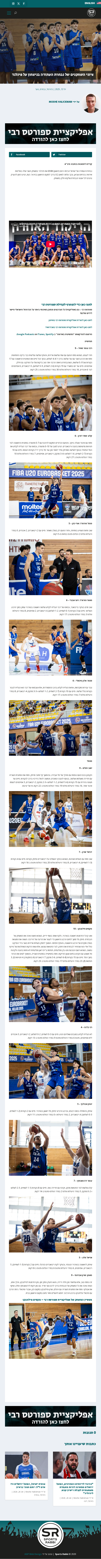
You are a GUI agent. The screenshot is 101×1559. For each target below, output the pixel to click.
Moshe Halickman (60, 102)
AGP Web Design (33, 1554)
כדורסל (50, 89)
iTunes (40, 334)
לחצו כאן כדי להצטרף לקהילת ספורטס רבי (67, 305)
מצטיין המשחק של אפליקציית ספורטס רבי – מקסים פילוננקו (57, 1300)
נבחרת (43, 89)
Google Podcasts (25, 334)
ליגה (85, 1501)
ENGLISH (90, 3)
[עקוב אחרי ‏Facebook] (24, 3)
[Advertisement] (65, 202)
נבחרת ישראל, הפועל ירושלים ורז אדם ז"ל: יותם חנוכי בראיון (28, 1485)
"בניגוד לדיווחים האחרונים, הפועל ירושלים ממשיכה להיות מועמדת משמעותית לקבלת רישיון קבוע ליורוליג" (74, 1488)
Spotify (49, 334)
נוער (37, 89)
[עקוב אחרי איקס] (18, 3)
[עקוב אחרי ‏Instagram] (13, 3)
